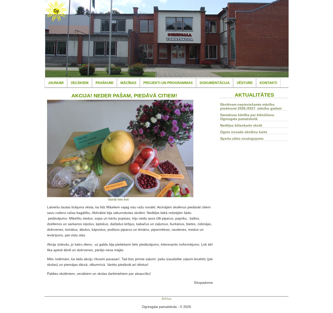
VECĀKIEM (79, 83)
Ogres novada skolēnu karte (243, 132)
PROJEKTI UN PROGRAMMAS (168, 83)
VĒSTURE (245, 83)
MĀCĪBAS (128, 83)
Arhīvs (166, 299)
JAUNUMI (56, 83)
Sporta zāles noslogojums (242, 138)
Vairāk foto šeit (118, 199)
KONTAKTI (268, 83)
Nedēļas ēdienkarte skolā (241, 125)
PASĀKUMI (104, 83)
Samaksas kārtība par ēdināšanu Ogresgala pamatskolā (247, 117)
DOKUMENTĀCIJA (215, 83)
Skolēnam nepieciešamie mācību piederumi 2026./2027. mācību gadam (251, 106)
